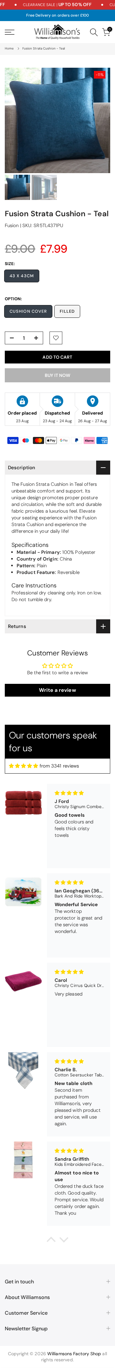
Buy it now (57, 375)
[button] (51, 1241)
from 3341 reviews (59, 766)
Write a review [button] (57, 690)
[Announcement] (50, 5)
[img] (23, 765)
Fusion (12, 225)
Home (9, 48)
